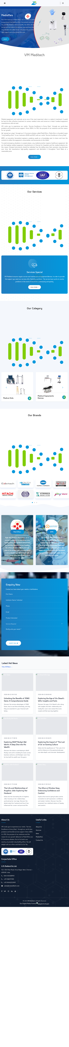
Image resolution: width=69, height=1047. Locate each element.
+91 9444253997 (9, 882)
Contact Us (39, 840)
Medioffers (39, 837)
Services (38, 830)
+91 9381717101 (8, 879)
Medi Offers (17, 532)
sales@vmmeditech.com (11, 886)
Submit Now (13, 643)
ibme (37, 833)
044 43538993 (8, 876)
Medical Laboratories (46, 398)
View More (34, 157)
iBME (51, 532)
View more (7, 36)
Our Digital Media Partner (28, 903)
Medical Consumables (12, 398)
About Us (39, 827)
